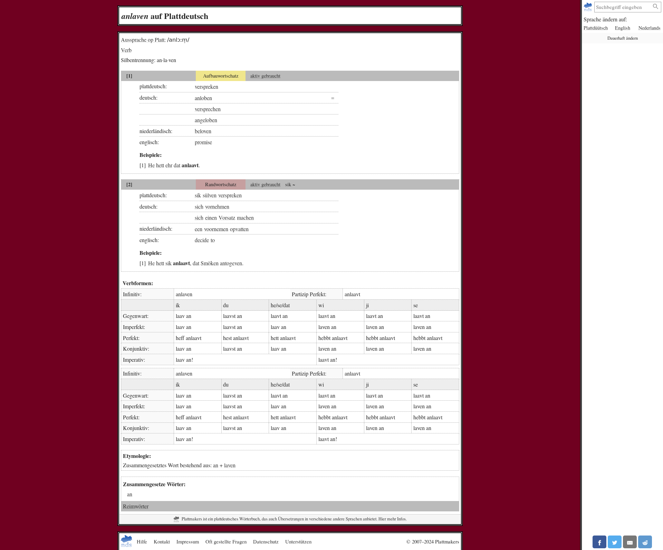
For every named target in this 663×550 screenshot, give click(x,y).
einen (211, 217)
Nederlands (649, 27)
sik (198, 195)
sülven (210, 195)
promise (203, 142)
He (151, 165)
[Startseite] (589, 7)
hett (160, 165)
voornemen (216, 228)
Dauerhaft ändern (622, 38)
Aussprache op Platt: (143, 39)
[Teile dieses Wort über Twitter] (615, 542)
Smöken (210, 263)
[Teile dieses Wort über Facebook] (599, 542)
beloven (203, 130)
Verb (126, 49)
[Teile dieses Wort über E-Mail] (630, 542)
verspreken (206, 86)
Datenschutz (266, 541)
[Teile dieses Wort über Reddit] (645, 542)
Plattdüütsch (596, 27)
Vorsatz (227, 217)
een (198, 228)
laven (230, 465)
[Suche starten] (655, 7)
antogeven (231, 263)
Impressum (187, 541)
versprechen (208, 108)
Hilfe (142, 541)
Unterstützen (298, 541)
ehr (168, 165)
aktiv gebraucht (265, 75)
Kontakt (162, 541)
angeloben (206, 119)
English (622, 27)
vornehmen (217, 206)
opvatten (239, 228)
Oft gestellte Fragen (226, 541)
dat (177, 165)
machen (245, 217)
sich (199, 206)
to (213, 239)
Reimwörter (135, 506)
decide (202, 239)
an (215, 465)
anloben (203, 97)
